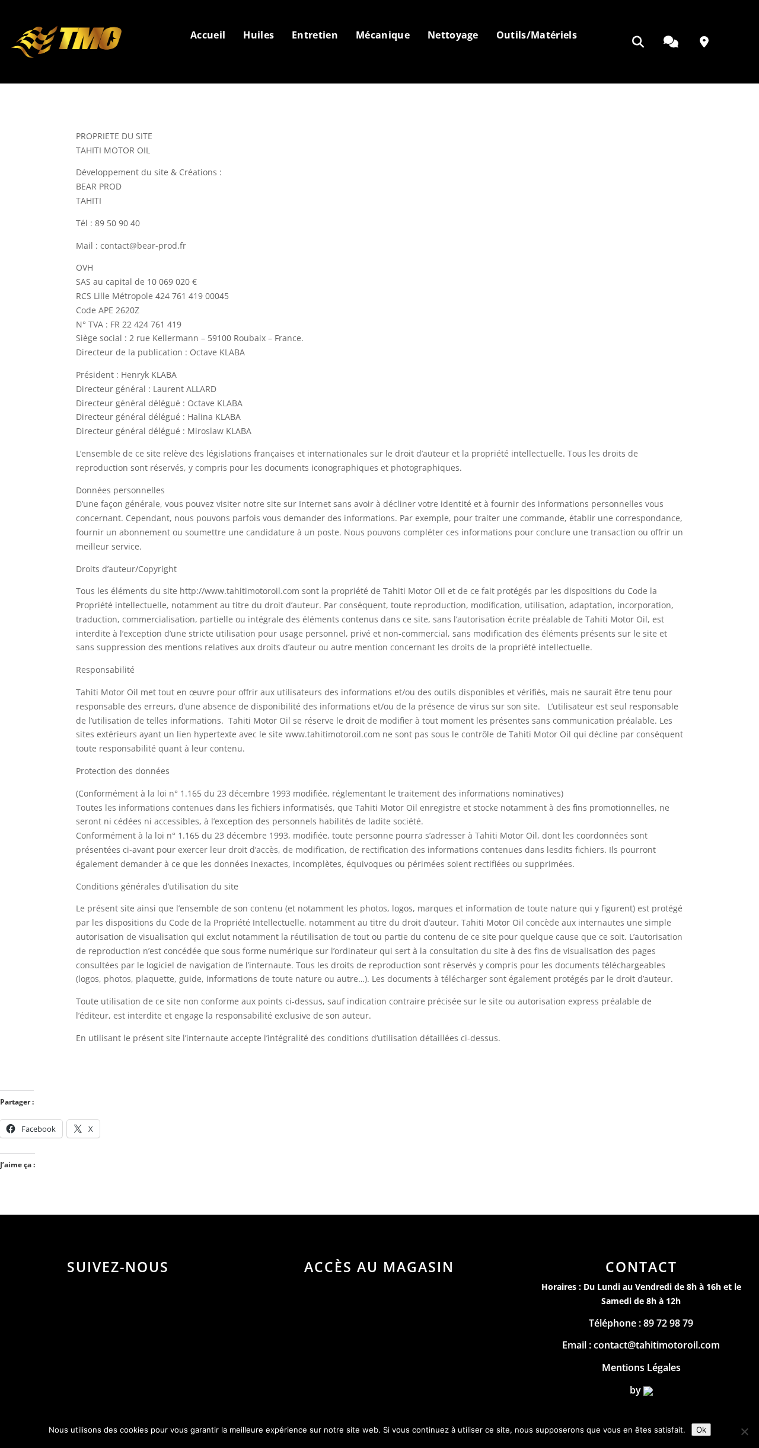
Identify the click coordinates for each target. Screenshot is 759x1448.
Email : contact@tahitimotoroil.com (641, 1344)
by (636, 1389)
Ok (701, 1429)
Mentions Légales (641, 1367)
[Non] (744, 1431)
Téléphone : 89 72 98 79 (641, 1323)
